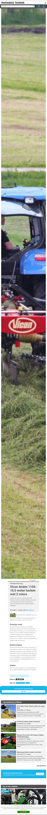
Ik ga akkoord (23, 811)
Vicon (27, 683)
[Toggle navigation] (45, 2)
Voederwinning (21, 683)
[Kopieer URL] (23, 679)
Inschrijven (40, 774)
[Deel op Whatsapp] (17, 679)
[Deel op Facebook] (19, 679)
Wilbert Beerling (29, 610)
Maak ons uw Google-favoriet (20, 676)
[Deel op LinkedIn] (21, 679)
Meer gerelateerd (41, 765)
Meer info (25, 809)
